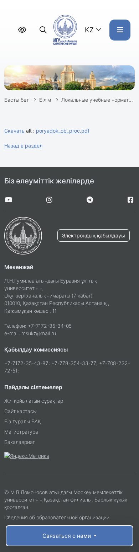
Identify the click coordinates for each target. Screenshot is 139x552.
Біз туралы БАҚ (22, 421)
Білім (45, 100)
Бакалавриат (19, 442)
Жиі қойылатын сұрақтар (33, 401)
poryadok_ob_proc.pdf (62, 131)
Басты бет (16, 100)
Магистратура (21, 432)
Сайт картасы (20, 411)
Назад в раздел (23, 146)
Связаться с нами (67, 535)
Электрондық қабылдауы (93, 235)
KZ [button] (89, 30)
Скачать (14, 131)
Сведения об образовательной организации (56, 517)
